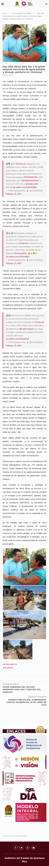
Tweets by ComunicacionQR (15, 836)
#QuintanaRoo (20, 253)
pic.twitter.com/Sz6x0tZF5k (17, 339)
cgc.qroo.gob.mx (10, 664)
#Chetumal (20, 164)
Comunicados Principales (21, 13)
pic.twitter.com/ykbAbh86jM (25, 187)
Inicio (5, 13)
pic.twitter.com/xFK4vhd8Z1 (18, 256)
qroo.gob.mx (8, 668)
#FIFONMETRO (31, 177)
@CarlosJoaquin (26, 329)
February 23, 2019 (13, 194)
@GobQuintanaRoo (30, 180)
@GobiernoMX (31, 184)
